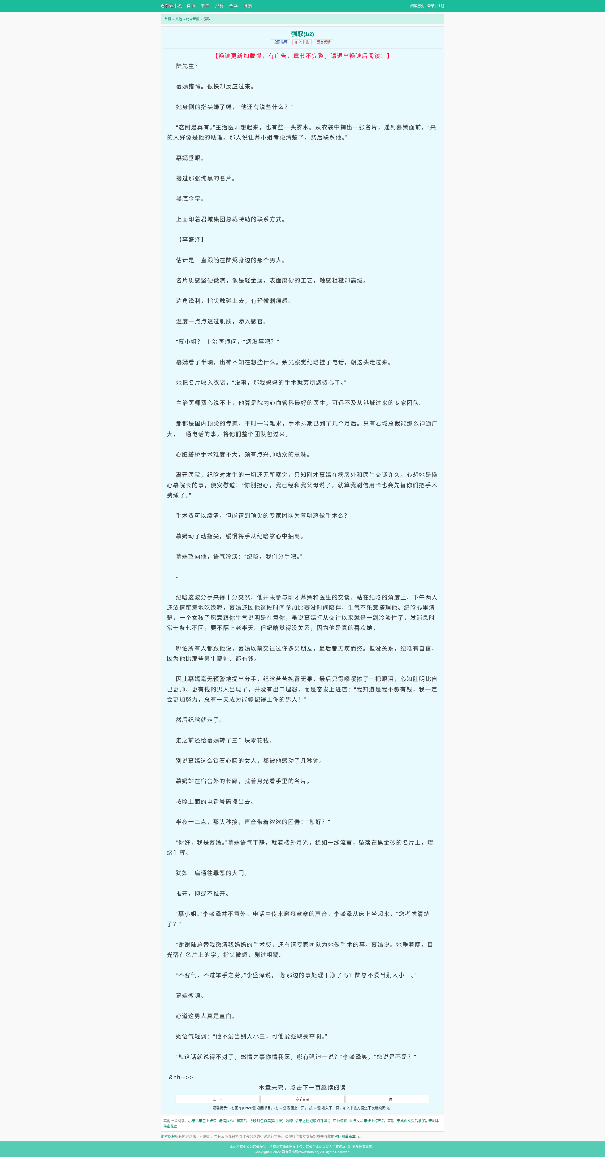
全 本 (233, 6)
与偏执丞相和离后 (233, 1121)
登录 (430, 6)
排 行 (219, 6)
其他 (178, 19)
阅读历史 (417, 6)
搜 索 (247, 6)
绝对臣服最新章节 (345, 1136)
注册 (440, 6)
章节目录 (302, 1099)
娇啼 (289, 1121)
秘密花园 (170, 1126)
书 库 (205, 6)
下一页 (387, 1099)
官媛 (390, 1121)
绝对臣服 (192, 19)
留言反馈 (323, 42)
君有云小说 (171, 6)
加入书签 (302, 42)
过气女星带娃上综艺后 (367, 1121)
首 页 (191, 6)
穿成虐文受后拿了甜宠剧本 (418, 1121)
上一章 (218, 1099)
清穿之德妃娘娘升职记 (313, 1121)
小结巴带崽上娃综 (202, 1121)
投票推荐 (280, 42)
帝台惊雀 (340, 1121)
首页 (167, 19)
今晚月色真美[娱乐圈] (266, 1121)
